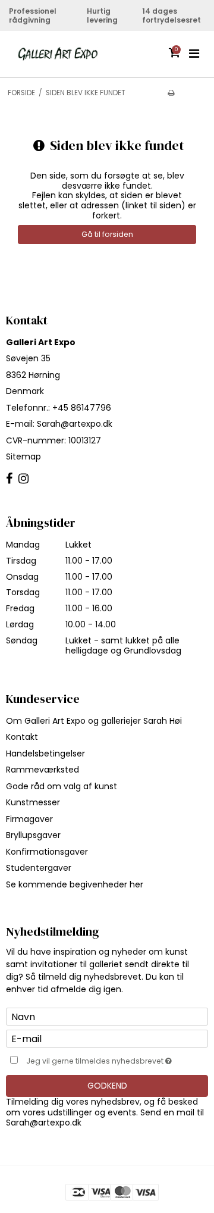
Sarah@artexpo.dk (74, 424)
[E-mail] (107, 1038)
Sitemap (23, 456)
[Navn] (107, 1016)
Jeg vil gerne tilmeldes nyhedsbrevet (102, 1059)
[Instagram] (23, 479)
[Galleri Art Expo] (58, 54)
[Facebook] (9, 479)
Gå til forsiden (107, 234)
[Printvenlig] (170, 93)
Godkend (107, 1086)
